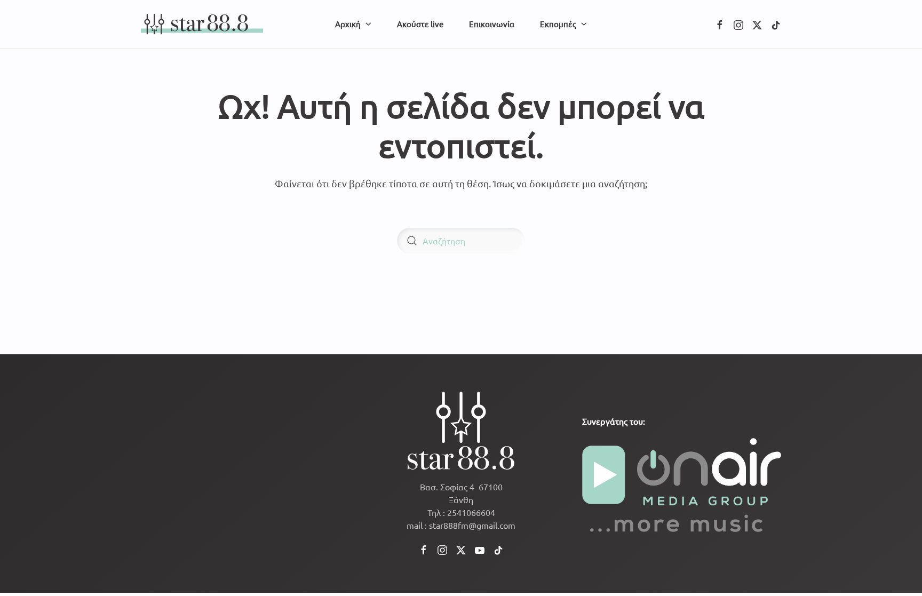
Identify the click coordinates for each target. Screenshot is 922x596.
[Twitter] (757, 23)
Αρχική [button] (348, 24)
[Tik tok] (775, 23)
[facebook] (719, 23)
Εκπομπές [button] (558, 24)
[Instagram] (738, 23)
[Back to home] (202, 24)
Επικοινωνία (491, 24)
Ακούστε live (420, 24)
